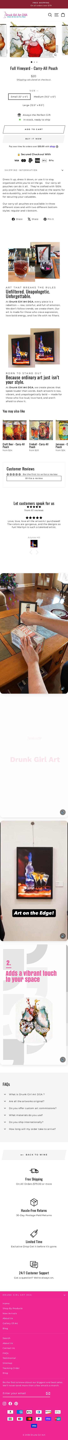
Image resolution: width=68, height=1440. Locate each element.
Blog (5, 1328)
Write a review (34, 478)
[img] (34, 507)
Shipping (21, 80)
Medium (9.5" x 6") (45, 96)
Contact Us (9, 1348)
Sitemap (7, 1363)
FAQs (6, 1353)
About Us (8, 1318)
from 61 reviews (34, 510)
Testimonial (9, 1358)
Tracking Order (11, 1368)
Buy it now (33, 139)
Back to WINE (36, 1155)
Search (6, 1338)
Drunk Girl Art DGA (17, 1295)
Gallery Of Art (10, 1323)
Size (34, 91)
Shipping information (21, 170)
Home (6, 1303)
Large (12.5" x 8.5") (33, 105)
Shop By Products (13, 1308)
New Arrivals (10, 1313)
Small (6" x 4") (19, 96)
